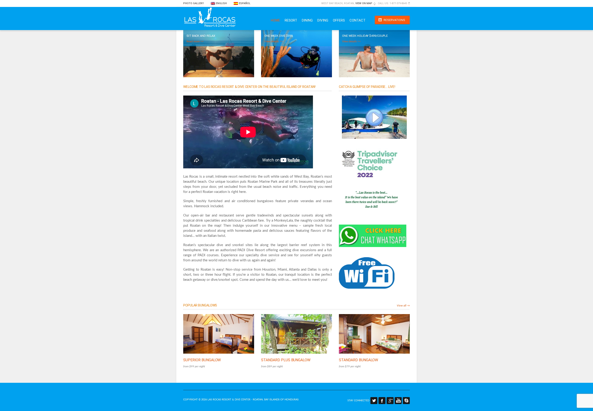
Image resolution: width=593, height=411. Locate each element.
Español (244, 3)
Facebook (382, 400)
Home (275, 20)
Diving (322, 20)
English (221, 3)
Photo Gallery (193, 3)
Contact (358, 20)
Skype (406, 400)
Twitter (373, 400)
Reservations (394, 20)
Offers (339, 20)
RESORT (291, 20)
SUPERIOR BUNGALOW (202, 360)
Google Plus (390, 400)
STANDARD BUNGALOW (358, 360)
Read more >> (195, 41)
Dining (307, 20)
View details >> (273, 41)
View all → (403, 305)
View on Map (363, 3)
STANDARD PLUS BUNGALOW (285, 360)
